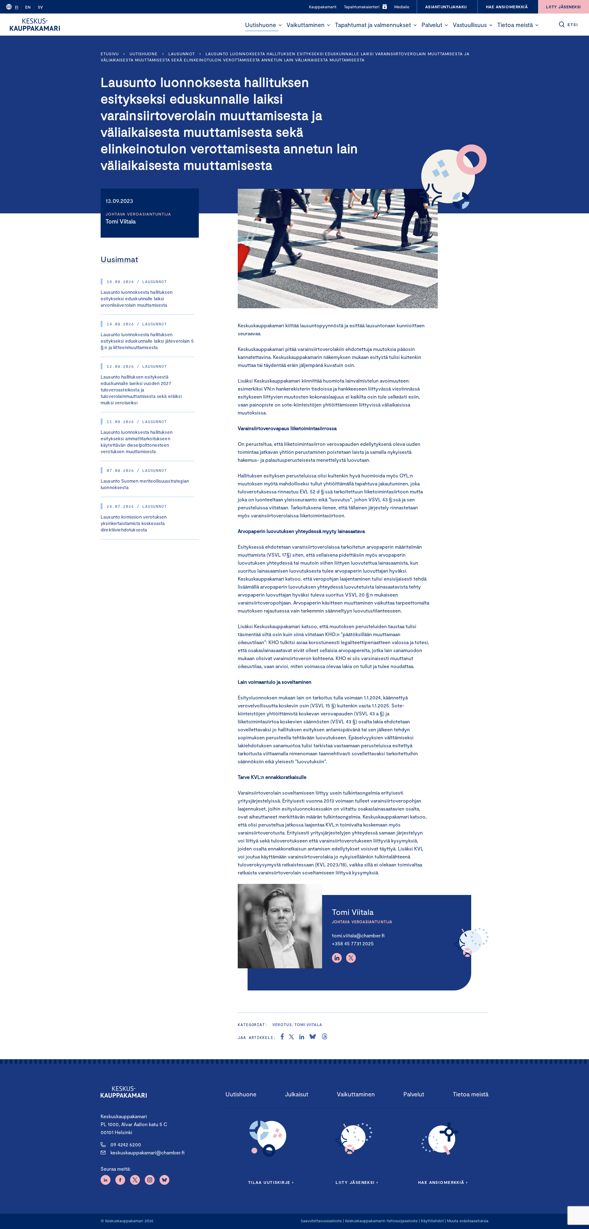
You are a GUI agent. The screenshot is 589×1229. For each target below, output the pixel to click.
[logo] (35, 24)
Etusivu (110, 53)
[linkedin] (301, 1037)
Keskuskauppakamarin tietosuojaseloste (381, 1220)
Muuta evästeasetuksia (467, 1220)
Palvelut (432, 24)
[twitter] (291, 1037)
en (28, 7)
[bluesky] (313, 1037)
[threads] (324, 1037)
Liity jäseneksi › (357, 1182)
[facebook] (282, 1037)
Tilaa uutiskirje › (271, 1182)
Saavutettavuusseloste (321, 1220)
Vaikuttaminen (306, 24)
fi (16, 7)
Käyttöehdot (432, 1220)
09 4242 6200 (125, 1144)
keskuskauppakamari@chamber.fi (147, 1152)
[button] (280, 25)
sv (40, 7)
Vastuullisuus (470, 24)
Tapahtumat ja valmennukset (373, 24)
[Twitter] (351, 958)
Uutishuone (260, 24)
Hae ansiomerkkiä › (443, 1182)
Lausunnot (181, 53)
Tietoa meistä (515, 24)
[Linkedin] (337, 958)
